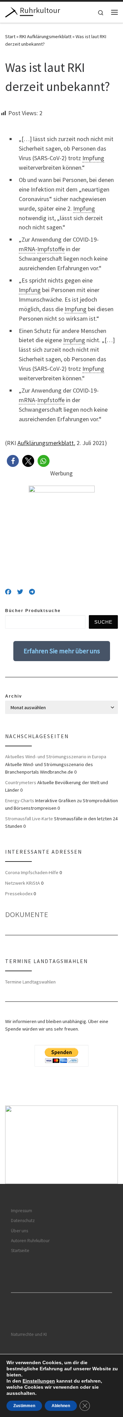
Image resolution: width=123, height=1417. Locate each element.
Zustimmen (24, 1405)
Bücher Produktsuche (33, 610)
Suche (103, 622)
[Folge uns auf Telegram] (32, 592)
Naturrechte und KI (29, 1334)
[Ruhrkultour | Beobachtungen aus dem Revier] (11, 11)
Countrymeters (20, 782)
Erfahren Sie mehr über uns (62, 651)
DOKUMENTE (26, 914)
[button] (13, 461)
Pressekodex (18, 893)
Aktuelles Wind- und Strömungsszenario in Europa (55, 756)
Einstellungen (39, 1381)
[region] (61, 1145)
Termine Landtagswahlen (30, 982)
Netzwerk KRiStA (22, 883)
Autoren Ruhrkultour (30, 1241)
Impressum (21, 1211)
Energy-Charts (19, 800)
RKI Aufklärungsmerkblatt (45, 36)
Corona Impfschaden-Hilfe (31, 872)
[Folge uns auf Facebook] (8, 592)
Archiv (13, 696)
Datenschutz (23, 1220)
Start (10, 36)
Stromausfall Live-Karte (29, 819)
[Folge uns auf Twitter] (20, 592)
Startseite (20, 1250)
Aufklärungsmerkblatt (45, 443)
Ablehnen (61, 1405)
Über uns (19, 1231)
